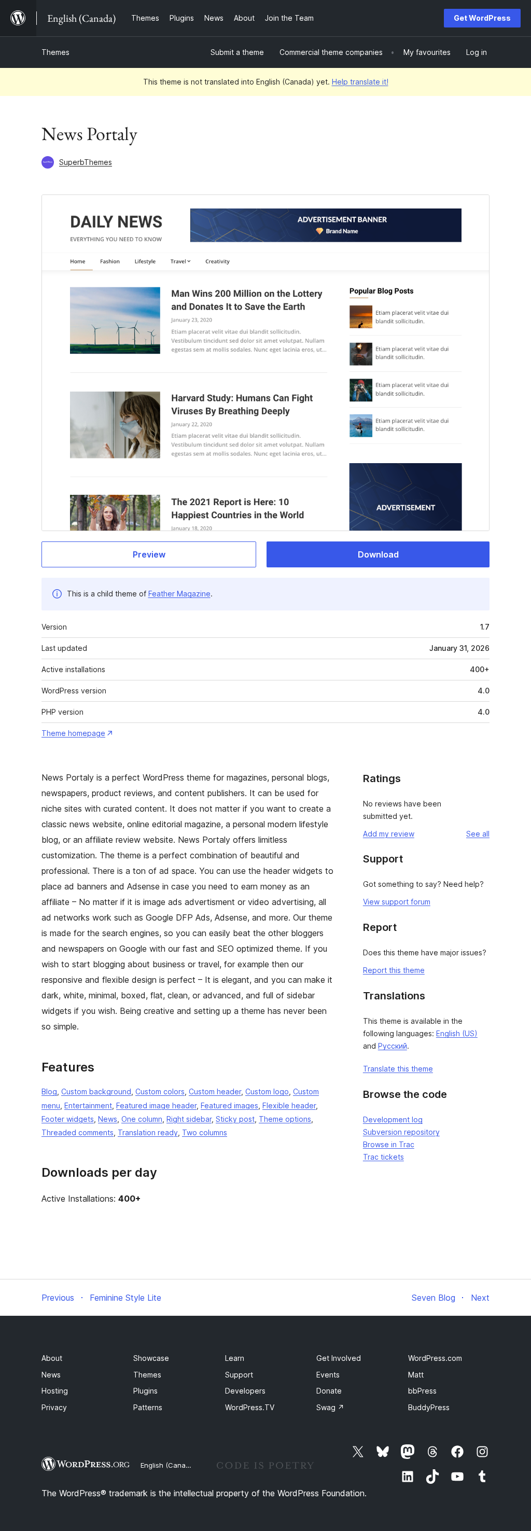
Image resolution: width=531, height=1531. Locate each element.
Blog (49, 1091)
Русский (392, 1045)
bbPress (422, 1390)
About (51, 1358)
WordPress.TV (249, 1407)
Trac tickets (383, 1156)
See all (478, 833)
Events (328, 1374)
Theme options (285, 1119)
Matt (416, 1374)
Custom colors (160, 1091)
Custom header (215, 1091)
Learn (234, 1358)
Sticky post (235, 1119)
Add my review (388, 833)
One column (141, 1119)
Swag (330, 1407)
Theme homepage (73, 733)
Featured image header (156, 1105)
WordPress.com (435, 1358)
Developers (245, 1390)
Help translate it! (360, 81)
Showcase (151, 1358)
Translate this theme (398, 1068)
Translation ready (148, 1132)
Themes (55, 52)
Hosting (54, 1390)
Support (239, 1374)
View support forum (396, 901)
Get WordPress (482, 17)
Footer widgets (67, 1119)
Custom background (96, 1091)
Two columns (204, 1132)
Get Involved (338, 1358)
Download (378, 554)
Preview (149, 554)
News (107, 1119)
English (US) (457, 1033)
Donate (329, 1390)
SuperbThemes (85, 162)
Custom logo (267, 1091)
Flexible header (289, 1105)
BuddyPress (429, 1407)
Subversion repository (401, 1132)
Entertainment (88, 1105)
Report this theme (394, 970)
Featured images (229, 1105)
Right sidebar (189, 1119)
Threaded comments (77, 1132)
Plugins (145, 1390)
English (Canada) (168, 1465)
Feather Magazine (179, 593)
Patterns (147, 1407)
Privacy (54, 1407)
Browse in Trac (388, 1144)
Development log (393, 1119)
